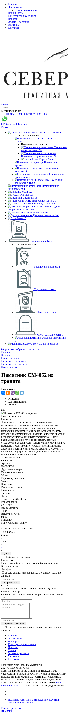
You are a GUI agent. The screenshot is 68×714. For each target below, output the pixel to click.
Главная (12, 4)
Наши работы (15, 13)
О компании (15, 7)
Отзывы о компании (26, 10)
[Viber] (13, 393)
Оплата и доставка (18, 21)
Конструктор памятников (22, 15)
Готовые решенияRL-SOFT (11, 710)
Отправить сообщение (14, 623)
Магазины (13, 24)
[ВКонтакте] (3, 393)
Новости (13, 18)
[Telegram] (22, 393)
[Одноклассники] (8, 393)
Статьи (12, 650)
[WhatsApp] (17, 393)
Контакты (13, 27)
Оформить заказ (11, 582)
